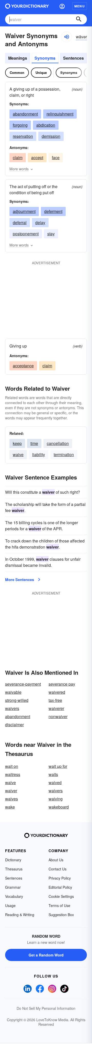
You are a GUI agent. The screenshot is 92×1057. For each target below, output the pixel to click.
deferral (20, 222)
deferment (53, 211)
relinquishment (60, 114)
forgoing (20, 125)
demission (51, 136)
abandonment (25, 114)
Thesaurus (13, 868)
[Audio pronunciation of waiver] (66, 36)
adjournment (24, 211)
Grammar (13, 887)
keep (17, 443)
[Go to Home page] (27, 6)
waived (55, 782)
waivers (12, 708)
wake (10, 807)
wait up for (58, 766)
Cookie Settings (61, 896)
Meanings (17, 58)
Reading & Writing (19, 914)
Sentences (73, 58)
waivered (57, 692)
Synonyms (44, 58)
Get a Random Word (46, 954)
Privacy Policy (60, 878)
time (34, 443)
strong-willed (16, 700)
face (56, 157)
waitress (12, 774)
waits (53, 774)
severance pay (62, 684)
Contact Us (57, 868)
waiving (56, 799)
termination (64, 454)
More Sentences (19, 579)
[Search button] (78, 19)
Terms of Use (59, 905)
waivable (13, 692)
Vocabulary (14, 896)
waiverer (56, 708)
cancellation (58, 443)
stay (51, 234)
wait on (11, 766)
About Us (56, 859)
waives (11, 799)
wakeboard (59, 807)
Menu (79, 6)
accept (37, 157)
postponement (26, 234)
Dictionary (13, 859)
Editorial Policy (60, 887)
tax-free (55, 700)
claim (17, 157)
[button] (62, 6)
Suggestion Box (61, 914)
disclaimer (14, 725)
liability (38, 454)
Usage (10, 905)
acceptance (23, 366)
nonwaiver (58, 716)
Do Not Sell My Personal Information (46, 1008)
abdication (45, 125)
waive (18, 454)
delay (40, 222)
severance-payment (23, 684)
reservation (23, 136)
